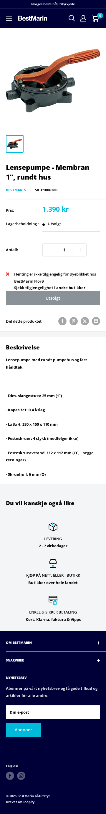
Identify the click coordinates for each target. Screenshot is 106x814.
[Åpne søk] (72, 18)
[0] (95, 18)
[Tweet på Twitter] (85, 321)
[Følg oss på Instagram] (21, 776)
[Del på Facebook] (62, 321)
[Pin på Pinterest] (73, 321)
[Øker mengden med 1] (80, 250)
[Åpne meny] (9, 18)
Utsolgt (53, 298)
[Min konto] (83, 18)
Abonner (23, 729)
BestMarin (16, 190)
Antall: (12, 249)
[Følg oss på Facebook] (10, 776)
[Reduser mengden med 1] (49, 250)
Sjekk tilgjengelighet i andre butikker (49, 287)
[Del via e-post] (96, 321)
